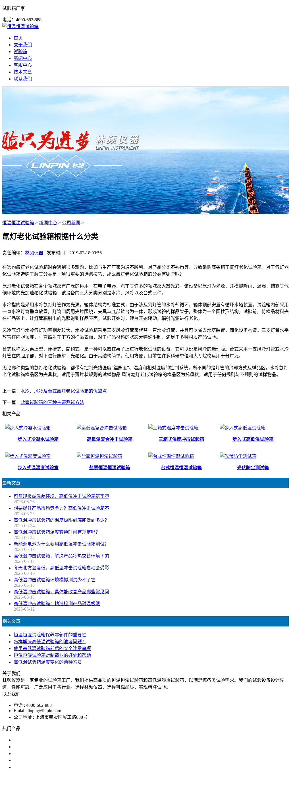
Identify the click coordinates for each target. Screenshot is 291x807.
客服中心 (23, 65)
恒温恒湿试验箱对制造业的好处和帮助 (52, 655)
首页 (18, 37)
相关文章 (11, 621)
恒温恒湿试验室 (29, 767)
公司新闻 (71, 222)
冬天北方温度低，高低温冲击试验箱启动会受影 (61, 567)
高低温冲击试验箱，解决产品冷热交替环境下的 (61, 556)
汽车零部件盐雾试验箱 (36, 760)
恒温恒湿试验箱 (18, 222)
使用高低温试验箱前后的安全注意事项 (52, 648)
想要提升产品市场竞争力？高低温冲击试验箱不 (61, 508)
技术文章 (23, 72)
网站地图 (173, 799)
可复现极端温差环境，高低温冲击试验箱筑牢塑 (61, 496)
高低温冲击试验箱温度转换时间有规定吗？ (57, 532)
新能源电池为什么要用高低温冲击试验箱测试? (60, 544)
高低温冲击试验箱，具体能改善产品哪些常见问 (61, 591)
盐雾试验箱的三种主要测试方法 (52, 402)
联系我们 (23, 78)
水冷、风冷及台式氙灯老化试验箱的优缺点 (63, 391)
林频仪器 (34, 252)
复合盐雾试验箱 (29, 753)
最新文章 (11, 483)
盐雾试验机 (25, 739)
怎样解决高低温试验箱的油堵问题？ (50, 641)
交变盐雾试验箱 (29, 746)
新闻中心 (23, 58)
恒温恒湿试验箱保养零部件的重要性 (50, 634)
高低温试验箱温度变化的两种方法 (48, 662)
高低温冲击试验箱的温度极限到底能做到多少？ (61, 520)
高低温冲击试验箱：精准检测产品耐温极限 (57, 603)
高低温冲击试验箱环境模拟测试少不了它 (54, 579)
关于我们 (23, 44)
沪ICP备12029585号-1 (222, 799)
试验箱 (20, 51)
